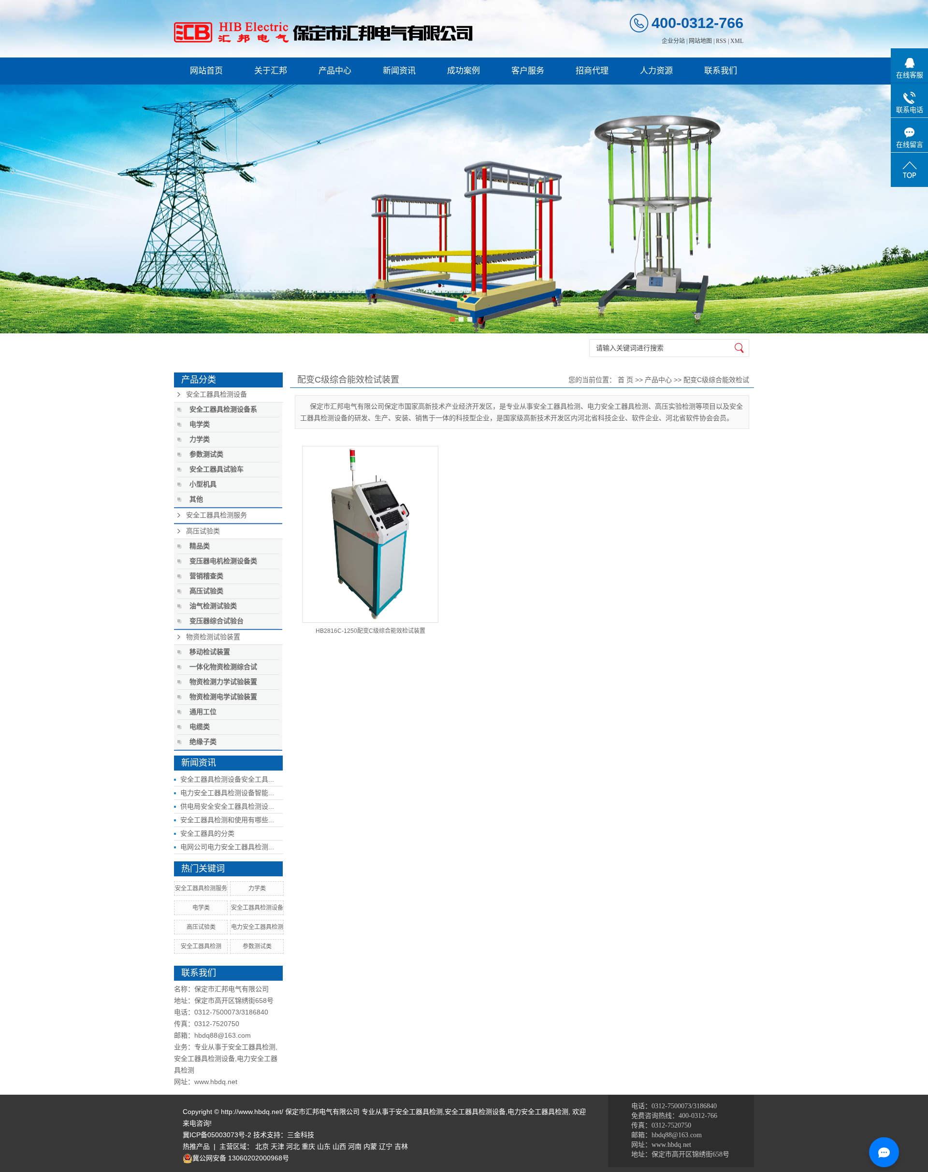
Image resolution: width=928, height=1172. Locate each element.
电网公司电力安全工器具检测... (227, 847)
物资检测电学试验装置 (223, 696)
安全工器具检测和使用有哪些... (227, 820)
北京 (262, 1146)
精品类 (199, 546)
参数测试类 (206, 454)
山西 (339, 1146)
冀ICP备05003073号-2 (217, 1135)
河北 (293, 1146)
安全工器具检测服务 (216, 515)
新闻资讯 (399, 70)
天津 (277, 1146)
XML (736, 41)
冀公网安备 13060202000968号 (240, 1158)
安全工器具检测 (201, 946)
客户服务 (527, 70)
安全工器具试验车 (216, 469)
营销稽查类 (206, 576)
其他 (196, 499)
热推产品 (196, 1146)
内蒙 (370, 1146)
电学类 (199, 424)
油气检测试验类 (213, 606)
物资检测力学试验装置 (223, 682)
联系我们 (720, 70)
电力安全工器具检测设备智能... (227, 793)
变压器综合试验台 (216, 621)
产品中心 (335, 70)
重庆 (308, 1146)
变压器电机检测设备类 (223, 561)
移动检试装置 (209, 652)
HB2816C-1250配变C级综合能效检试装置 (370, 631)
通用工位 (203, 711)
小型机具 (203, 484)
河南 (355, 1146)
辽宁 (385, 1146)
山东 (324, 1146)
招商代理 (592, 70)
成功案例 (463, 70)
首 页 (625, 380)
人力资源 (656, 70)
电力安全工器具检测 (257, 927)
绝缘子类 (203, 741)
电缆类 (199, 726)
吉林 (401, 1146)
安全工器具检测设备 (216, 394)
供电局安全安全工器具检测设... (227, 806)
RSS (721, 41)
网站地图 (700, 41)
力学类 (199, 439)
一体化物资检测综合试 (223, 667)
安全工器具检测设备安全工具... (227, 779)
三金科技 (300, 1135)
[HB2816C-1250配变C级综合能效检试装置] (370, 534)
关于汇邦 (270, 70)
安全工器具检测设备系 (223, 409)
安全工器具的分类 (207, 833)
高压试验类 (203, 531)
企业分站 (673, 41)
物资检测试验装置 (213, 637)
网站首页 (206, 70)
